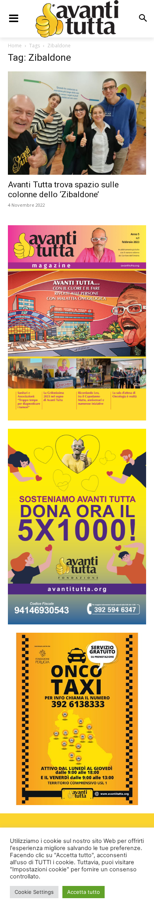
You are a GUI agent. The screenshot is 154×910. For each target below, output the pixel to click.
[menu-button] (13, 18)
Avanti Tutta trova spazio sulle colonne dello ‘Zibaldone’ (63, 189)
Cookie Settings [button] (34, 892)
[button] (143, 19)
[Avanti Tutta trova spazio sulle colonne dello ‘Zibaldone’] (77, 123)
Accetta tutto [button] (83, 892)
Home (15, 45)
